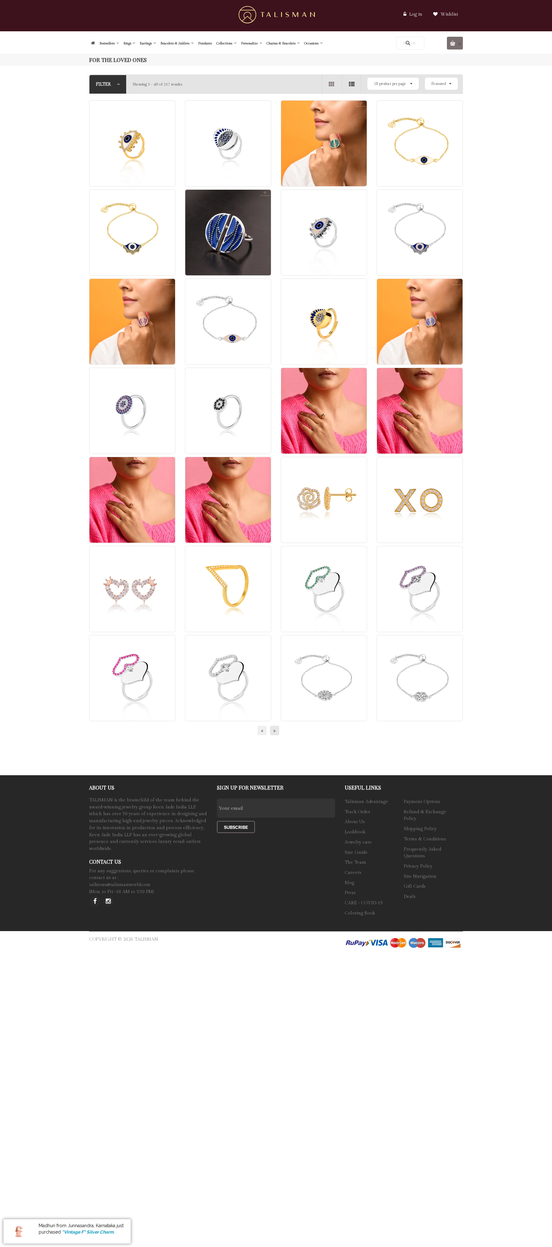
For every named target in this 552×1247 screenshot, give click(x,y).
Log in (415, 14)
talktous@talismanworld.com (119, 884)
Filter (104, 84)
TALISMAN (146, 939)
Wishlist (448, 14)
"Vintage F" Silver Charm (88, 1232)
